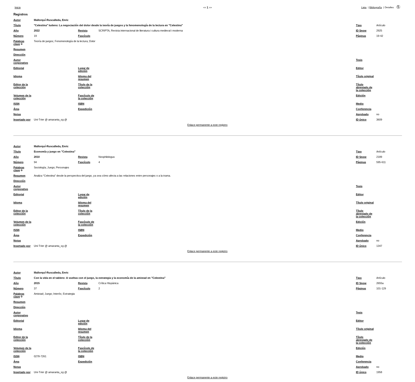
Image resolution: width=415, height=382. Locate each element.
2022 (37, 30)
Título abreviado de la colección (364, 87)
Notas (17, 114)
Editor (360, 68)
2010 (37, 156)
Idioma (17, 76)
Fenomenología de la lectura (71, 41)
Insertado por (22, 119)
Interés (57, 293)
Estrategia (69, 293)
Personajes (62, 167)
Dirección (19, 54)
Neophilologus (106, 156)
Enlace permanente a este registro (207, 124)
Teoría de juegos (43, 41)
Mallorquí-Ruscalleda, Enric (51, 20)
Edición (361, 95)
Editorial (18, 68)
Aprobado (362, 114)
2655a (380, 283)
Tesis (359, 59)
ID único (361, 119)
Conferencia (363, 109)
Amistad (38, 293)
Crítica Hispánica (108, 283)
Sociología (40, 167)
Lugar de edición (83, 69)
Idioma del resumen (84, 78)
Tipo (359, 25)
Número (18, 35)
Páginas (361, 35)
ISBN (81, 103)
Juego (51, 167)
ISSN (16, 103)
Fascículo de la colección (86, 97)
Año (16, 30)
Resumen (19, 49)
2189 (379, 156)
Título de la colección (85, 86)
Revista (82, 30)
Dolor (92, 41)
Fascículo (84, 35)
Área (16, 109)
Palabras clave (18, 42)
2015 (37, 283)
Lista (363, 7)
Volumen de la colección (22, 97)
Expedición (85, 109)
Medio (360, 103)
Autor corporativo (20, 61)
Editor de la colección (20, 86)
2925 (379, 30)
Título (17, 25)
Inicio (18, 7)
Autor (17, 20)
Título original (365, 76)
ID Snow (361, 30)
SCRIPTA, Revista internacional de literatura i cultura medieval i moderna (140, 30)
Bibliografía (375, 7)
